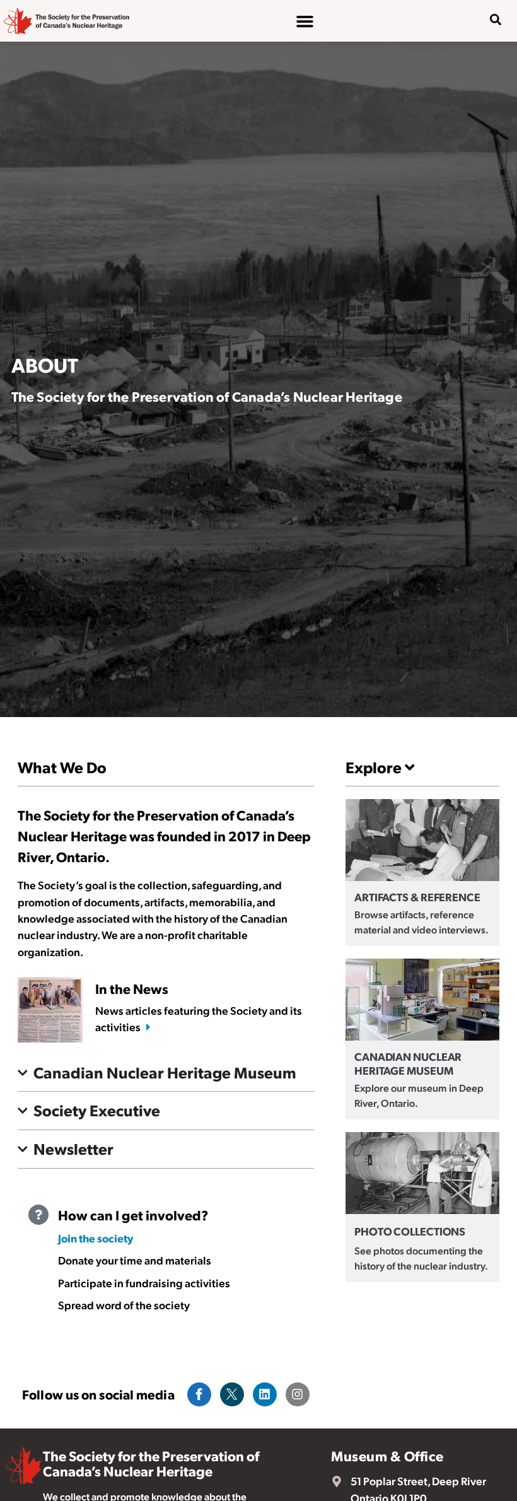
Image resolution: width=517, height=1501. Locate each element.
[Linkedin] (265, 1394)
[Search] (486, 60)
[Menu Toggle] (305, 21)
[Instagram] (298, 1394)
